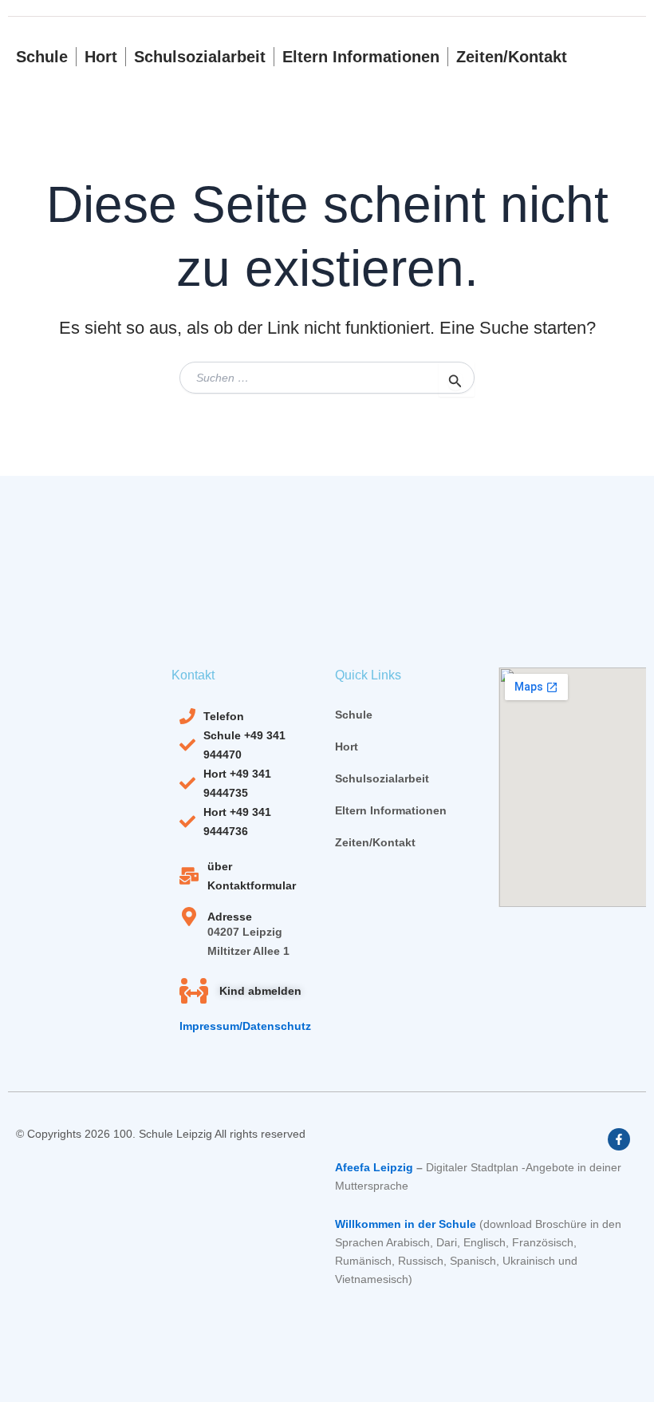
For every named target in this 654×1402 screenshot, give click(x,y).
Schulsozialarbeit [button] (200, 56)
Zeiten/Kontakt (511, 56)
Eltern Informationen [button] (360, 56)
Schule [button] (42, 56)
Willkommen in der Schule (405, 1224)
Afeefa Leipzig (374, 1167)
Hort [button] (101, 56)
